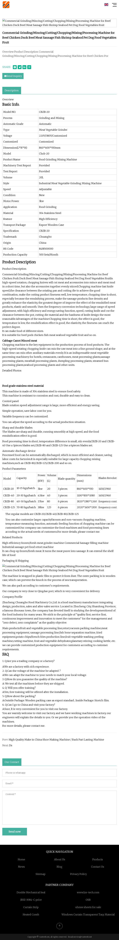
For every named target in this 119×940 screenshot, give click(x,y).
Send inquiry (14, 75)
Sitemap (40, 874)
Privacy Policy (78, 874)
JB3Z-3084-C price (31, 899)
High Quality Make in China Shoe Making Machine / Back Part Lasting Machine (56, 739)
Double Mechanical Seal (31, 892)
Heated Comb (31, 914)
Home (21, 859)
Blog (59, 866)
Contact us (97, 866)
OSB (88, 899)
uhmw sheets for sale (88, 907)
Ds (10, 745)
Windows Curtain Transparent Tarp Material (88, 914)
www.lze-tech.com (88, 892)
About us (59, 859)
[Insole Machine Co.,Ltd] (6, 4)
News (21, 866)
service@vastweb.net (82, 937)
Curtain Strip (31, 907)
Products (97, 859)
